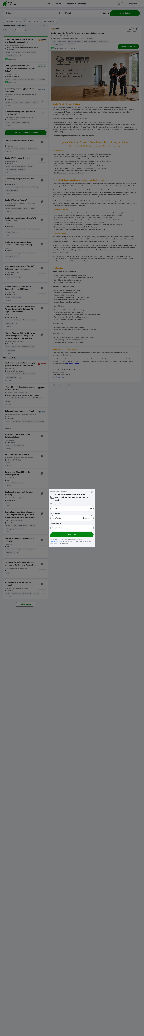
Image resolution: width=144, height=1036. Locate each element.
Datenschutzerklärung (56, 541)
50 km (87, 518)
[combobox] (71, 508)
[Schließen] (92, 492)
